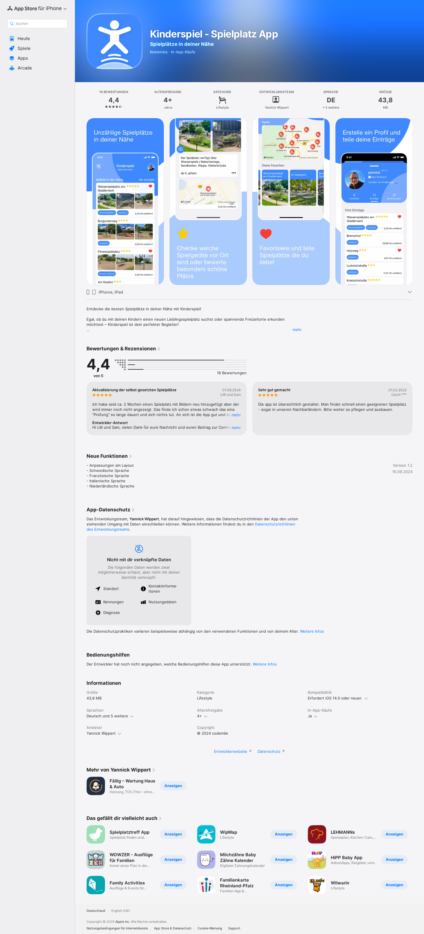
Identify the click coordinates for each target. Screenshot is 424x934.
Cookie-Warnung (210, 928)
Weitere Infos (312, 631)
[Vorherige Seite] (81, 408)
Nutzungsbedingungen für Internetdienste (117, 928)
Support (234, 928)
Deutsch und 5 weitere (107, 716)
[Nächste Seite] (418, 408)
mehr (297, 329)
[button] (37, 38)
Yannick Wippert (101, 733)
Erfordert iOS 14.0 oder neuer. (335, 698)
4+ (199, 716)
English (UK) (120, 910)
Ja (310, 716)
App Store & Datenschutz (173, 928)
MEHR (236, 415)
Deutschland (96, 910)
